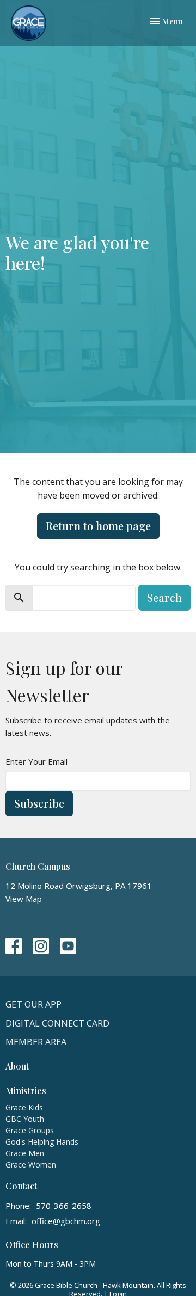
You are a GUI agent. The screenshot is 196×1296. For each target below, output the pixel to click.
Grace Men (24, 1153)
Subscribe (39, 803)
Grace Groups (29, 1130)
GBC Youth (24, 1119)
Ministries (25, 1090)
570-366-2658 (63, 1205)
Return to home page (98, 525)
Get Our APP (33, 1004)
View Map (23, 898)
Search (164, 597)
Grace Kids (24, 1107)
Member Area (35, 1042)
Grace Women (30, 1164)
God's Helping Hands (41, 1142)
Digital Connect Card (57, 1023)
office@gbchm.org (66, 1220)
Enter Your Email (36, 761)
